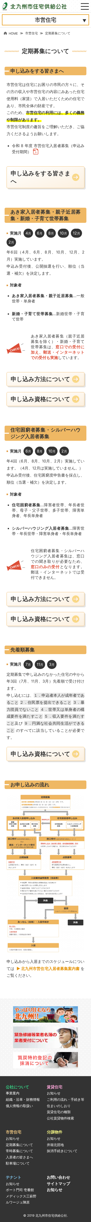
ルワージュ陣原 (18, 1202)
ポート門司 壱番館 (20, 1190)
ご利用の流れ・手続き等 (65, 1099)
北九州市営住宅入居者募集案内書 (50, 968)
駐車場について (18, 1163)
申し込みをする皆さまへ (41, 177)
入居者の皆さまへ (19, 1157)
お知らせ (53, 1093)
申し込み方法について (40, 379)
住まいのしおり (59, 1106)
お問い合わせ (58, 1177)
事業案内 (12, 1093)
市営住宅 (31, 33)
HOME (13, 33)
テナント (13, 1177)
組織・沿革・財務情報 (23, 1099)
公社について (17, 1086)
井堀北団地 (55, 1145)
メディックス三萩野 (21, 1196)
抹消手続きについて (62, 1151)
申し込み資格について (40, 399)
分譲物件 (54, 1131)
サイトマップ (58, 1183)
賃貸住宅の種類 (59, 1112)
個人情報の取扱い (19, 1106)
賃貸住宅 (54, 1086)
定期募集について (19, 1145)
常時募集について (19, 1151)
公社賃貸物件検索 (60, 1118)
